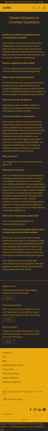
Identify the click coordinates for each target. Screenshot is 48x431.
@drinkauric (20, 210)
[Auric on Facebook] (30, 409)
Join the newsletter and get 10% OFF (22, 392)
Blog (4, 360)
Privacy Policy (8, 369)
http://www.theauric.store (13, 224)
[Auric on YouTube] (44, 409)
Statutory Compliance (11, 381)
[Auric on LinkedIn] (39, 409)
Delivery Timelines (10, 377)
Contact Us (7, 352)
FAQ (4, 356)
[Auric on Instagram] (35, 409)
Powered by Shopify (7, 414)
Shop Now (9, 298)
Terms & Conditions (10, 373)
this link (27, 110)
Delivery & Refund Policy (12, 365)
